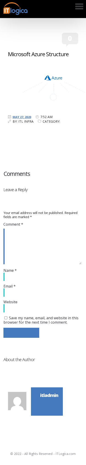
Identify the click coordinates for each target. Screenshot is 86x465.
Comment (13, 224)
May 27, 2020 (22, 117)
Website (10, 301)
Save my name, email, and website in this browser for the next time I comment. (40, 320)
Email (9, 286)
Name (10, 270)
